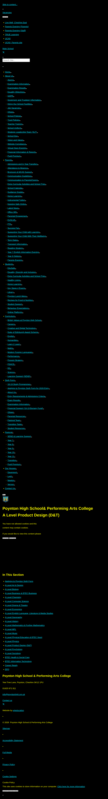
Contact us (7, 700)
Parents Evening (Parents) (17, 26)
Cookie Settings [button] (9, 776)
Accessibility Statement (12, 740)
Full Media (7, 752)
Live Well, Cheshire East (16, 22)
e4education (18, 710)
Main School (8, 48)
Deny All (16, 790)
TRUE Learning (12, 34)
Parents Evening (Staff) (15, 30)
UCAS (7, 38)
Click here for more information (71, 786)
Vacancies (7, 12)
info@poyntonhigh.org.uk (13, 694)
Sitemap (6, 728)
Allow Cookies (5, 538)
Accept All (5, 790)
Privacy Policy (8, 764)
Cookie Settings (12, 538)
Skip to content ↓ (9, 4)
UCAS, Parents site (13, 42)
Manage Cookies (11, 790)
